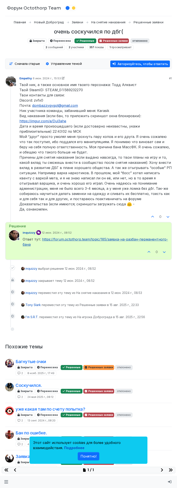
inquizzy (29, 232)
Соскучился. (29, 385)
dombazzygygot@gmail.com (55, 105)
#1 (170, 78)
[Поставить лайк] (152, 217)
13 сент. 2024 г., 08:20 (41, 420)
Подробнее (74, 448)
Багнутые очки (31, 361)
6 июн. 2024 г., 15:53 (47, 78)
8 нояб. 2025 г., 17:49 (40, 373)
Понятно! (88, 456)
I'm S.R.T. (31, 317)
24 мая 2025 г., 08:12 (40, 397)
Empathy (25, 78)
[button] (6, 482)
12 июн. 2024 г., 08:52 (57, 232)
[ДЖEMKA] (9, 411)
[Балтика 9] (9, 434)
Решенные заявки (115, 40)
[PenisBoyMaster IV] (9, 363)
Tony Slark (33, 305)
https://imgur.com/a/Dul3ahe (42, 121)
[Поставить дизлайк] (168, 217)
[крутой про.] (9, 387)
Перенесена (62, 40)
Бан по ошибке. (31, 432)
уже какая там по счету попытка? (50, 409)
